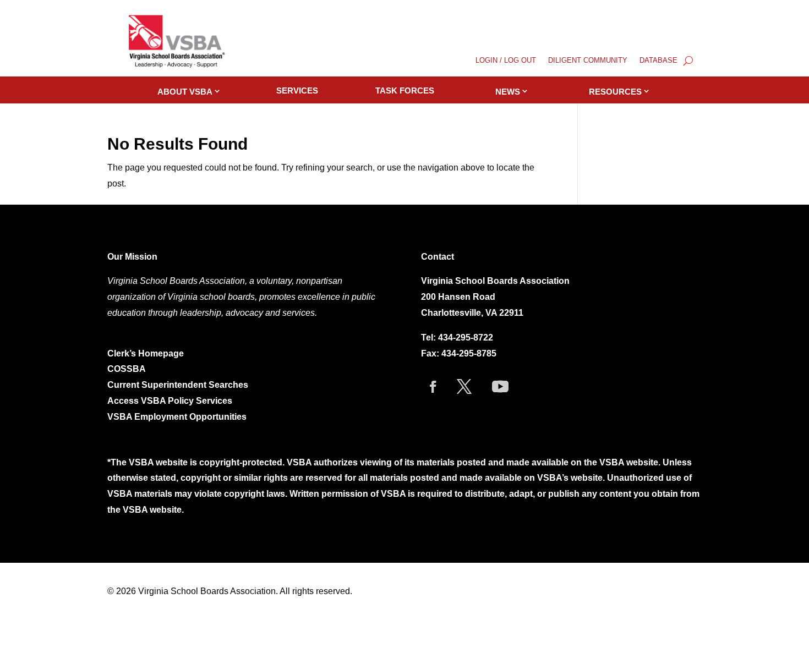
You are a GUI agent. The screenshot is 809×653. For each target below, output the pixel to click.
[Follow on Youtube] (500, 386)
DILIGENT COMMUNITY (587, 60)
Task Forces (404, 90)
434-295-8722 (465, 337)
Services (297, 90)
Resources (615, 91)
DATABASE (658, 60)
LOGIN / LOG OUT (505, 60)
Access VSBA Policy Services (170, 400)
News (507, 91)
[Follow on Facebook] (433, 387)
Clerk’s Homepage (145, 353)
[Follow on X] (464, 387)
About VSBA (184, 91)
